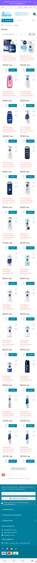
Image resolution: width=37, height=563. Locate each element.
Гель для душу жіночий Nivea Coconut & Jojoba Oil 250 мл (26, 93)
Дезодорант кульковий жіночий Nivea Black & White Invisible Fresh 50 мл (26, 236)
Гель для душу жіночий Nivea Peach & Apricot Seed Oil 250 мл (8, 164)
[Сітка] (30, 34)
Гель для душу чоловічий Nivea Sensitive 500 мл (9, 236)
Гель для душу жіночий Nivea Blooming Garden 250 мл (9, 93)
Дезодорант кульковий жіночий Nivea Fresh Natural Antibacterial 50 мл (9, 342)
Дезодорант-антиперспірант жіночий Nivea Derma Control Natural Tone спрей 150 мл (9, 449)
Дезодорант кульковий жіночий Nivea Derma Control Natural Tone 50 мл (9, 271)
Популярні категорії (12, 515)
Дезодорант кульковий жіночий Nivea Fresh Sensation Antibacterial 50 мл (27, 342)
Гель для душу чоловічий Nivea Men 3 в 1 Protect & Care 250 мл (9, 200)
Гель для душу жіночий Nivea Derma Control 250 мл (27, 129)
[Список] (34, 34)
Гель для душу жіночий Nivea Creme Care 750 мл (9, 129)
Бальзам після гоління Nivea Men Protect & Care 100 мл (9, 58)
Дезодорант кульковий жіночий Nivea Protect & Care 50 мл (9, 378)
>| (33, 475)
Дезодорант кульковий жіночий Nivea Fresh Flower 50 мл (27, 307)
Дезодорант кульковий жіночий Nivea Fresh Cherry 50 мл (9, 307)
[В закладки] (16, 40)
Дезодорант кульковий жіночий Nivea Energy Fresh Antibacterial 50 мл (27, 271)
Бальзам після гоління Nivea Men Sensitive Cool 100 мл (27, 58)
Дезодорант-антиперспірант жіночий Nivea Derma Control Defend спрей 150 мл (26, 414)
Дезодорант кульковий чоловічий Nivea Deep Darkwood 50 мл (27, 378)
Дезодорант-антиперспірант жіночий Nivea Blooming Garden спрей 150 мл (9, 414)
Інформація (8, 509)
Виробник (8, 25)
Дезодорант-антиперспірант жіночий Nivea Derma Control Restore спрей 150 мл (26, 449)
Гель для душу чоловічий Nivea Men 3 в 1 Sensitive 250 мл (27, 200)
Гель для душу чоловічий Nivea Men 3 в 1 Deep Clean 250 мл (26, 164)
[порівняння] (16, 44)
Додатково (8, 520)
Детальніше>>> (20, 3)
